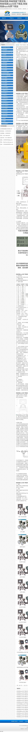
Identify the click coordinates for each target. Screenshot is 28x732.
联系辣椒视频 (4, 126)
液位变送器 (5, 113)
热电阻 (4, 120)
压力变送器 (5, 108)
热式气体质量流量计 (7, 75)
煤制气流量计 (22, 546)
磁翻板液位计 (5, 90)
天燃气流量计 (22, 592)
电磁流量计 (5, 62)
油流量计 (5, 54)
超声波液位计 (5, 103)
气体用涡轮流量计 (22, 682)
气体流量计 (5, 85)
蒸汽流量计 (5, 67)
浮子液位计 (5, 92)
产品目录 (3, 44)
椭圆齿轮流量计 (6, 59)
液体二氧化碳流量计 (22, 516)
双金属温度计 (5, 123)
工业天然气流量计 (22, 637)
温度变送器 (5, 115)
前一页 (20, 685)
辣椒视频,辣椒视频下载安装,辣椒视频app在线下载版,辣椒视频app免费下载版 (13, 4)
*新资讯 (18, 688)
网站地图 (1, 731)
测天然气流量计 (22, 607)
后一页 (25, 685)
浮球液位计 (5, 95)
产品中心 (12, 18)
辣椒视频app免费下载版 (8, 52)
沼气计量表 (22, 531)
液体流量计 (5, 49)
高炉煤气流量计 (22, 561)
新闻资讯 (19, 18)
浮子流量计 (5, 80)
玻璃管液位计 (5, 98)
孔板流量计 (5, 70)
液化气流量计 (22, 577)
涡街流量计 (5, 64)
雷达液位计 (5, 100)
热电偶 (4, 118)
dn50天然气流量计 (22, 622)
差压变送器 (5, 110)
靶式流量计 (5, 82)
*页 (20, 44)
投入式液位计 (5, 105)
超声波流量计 (5, 87)
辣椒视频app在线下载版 (8, 57)
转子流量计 (5, 77)
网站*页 (4, 18)
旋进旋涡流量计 (6, 72)
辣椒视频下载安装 (6, 47)
